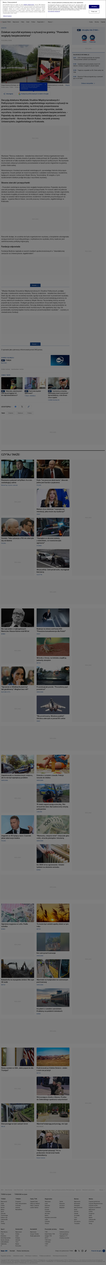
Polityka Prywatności (7, 15)
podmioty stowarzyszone (29, 4)
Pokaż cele (94, 11)
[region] (53, 9)
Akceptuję (94, 6)
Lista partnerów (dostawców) (54, 11)
